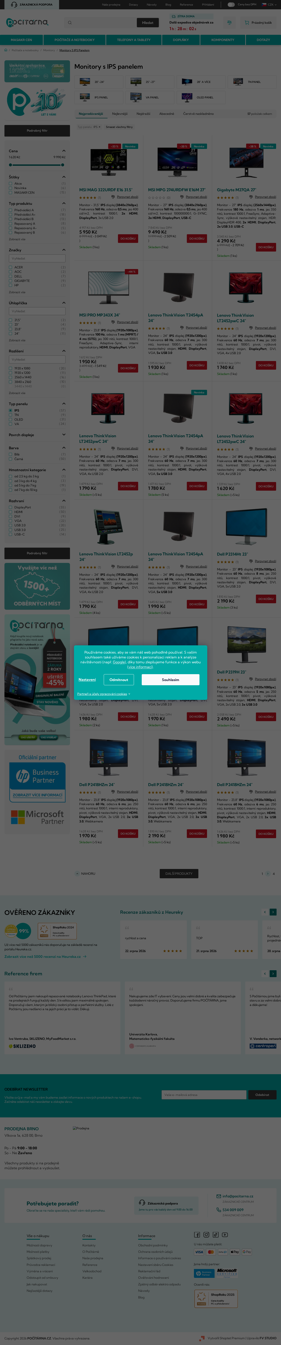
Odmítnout (119, 679)
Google (119, 662)
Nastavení (87, 679)
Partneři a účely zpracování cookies (102, 694)
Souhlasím (170, 679)
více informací (140, 667)
